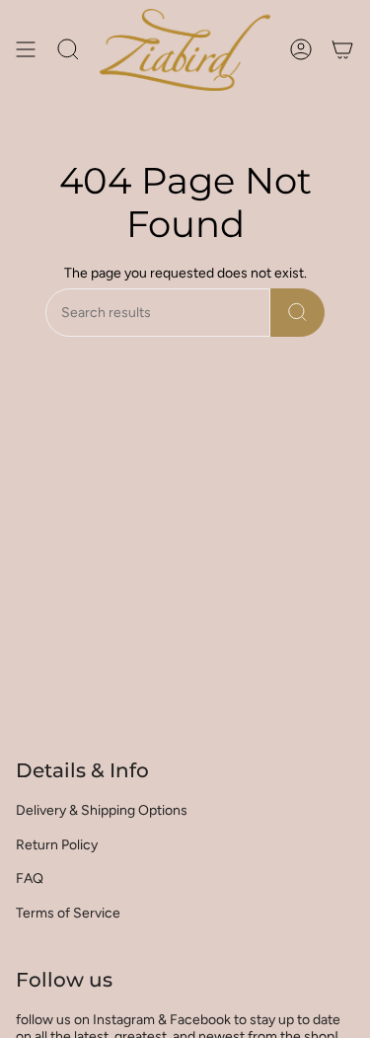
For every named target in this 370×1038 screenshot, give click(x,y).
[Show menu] (25, 50)
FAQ (29, 878)
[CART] (342, 50)
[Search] (297, 312)
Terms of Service (68, 913)
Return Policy (57, 845)
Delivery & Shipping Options (101, 810)
